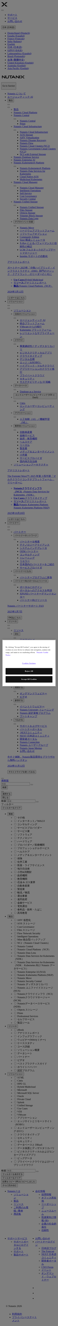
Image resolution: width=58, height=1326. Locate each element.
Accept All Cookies (29, 679)
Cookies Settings (29, 663)
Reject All (29, 671)
